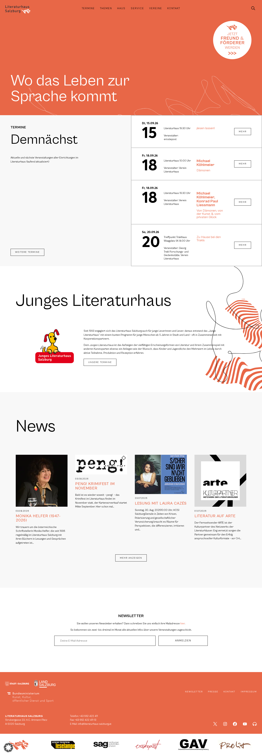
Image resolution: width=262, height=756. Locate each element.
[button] (8, 747)
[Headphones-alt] (255, 724)
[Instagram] (225, 724)
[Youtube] (245, 724)
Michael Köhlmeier (205, 163)
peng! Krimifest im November (95, 486)
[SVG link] (17, 9)
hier (182, 623)
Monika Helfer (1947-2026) (38, 518)
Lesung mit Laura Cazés (161, 503)
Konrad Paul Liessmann (207, 203)
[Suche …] (253, 8)
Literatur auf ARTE (215, 516)
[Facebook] (235, 724)
